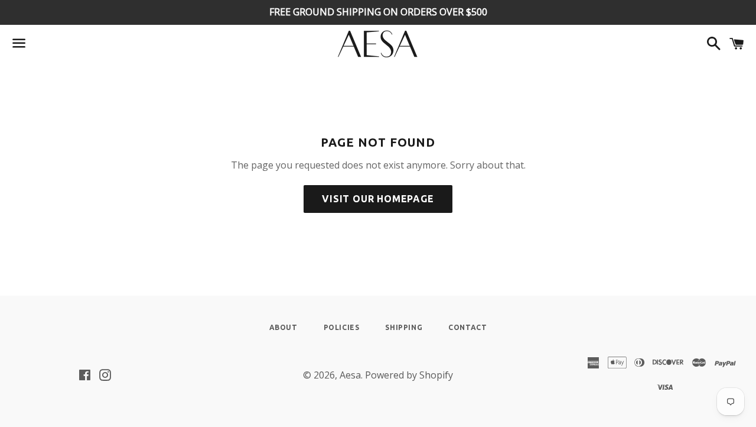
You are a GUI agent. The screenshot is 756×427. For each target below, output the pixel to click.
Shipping (403, 327)
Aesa (350, 374)
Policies (342, 327)
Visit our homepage (378, 198)
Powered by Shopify (409, 374)
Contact (467, 327)
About (283, 327)
